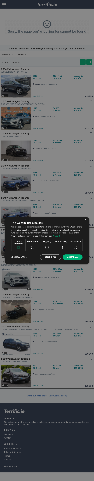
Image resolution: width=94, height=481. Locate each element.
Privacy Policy (58, 236)
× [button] (85, 220)
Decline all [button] (50, 257)
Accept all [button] (72, 257)
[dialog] (47, 240)
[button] (19, 257)
